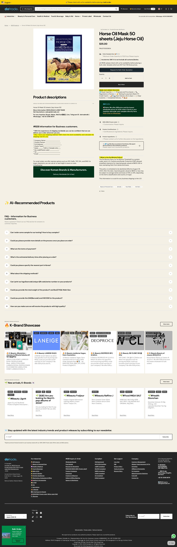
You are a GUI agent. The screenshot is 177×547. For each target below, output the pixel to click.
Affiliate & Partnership (138, 469)
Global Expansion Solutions (140, 473)
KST (10, 476)
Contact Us (135, 478)
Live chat (116, 462)
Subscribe (166, 516)
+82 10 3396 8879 (167, 16)
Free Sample (69, 464)
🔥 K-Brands (34, 489)
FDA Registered (99, 462)
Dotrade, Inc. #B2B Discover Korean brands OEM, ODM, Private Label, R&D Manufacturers (14, 467)
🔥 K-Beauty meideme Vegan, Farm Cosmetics (74, 354)
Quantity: (101, 74)
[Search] (116, 9)
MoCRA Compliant (100, 469)
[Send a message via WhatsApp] (173, 536)
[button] (166, 9)
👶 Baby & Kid (35, 471)
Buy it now (121, 84)
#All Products (15, 25)
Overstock (69, 473)
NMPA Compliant (100, 471)
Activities (134, 466)
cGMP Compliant (100, 466)
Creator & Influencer (72, 476)
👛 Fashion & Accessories (38, 480)
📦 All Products (35, 462)
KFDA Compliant (99, 478)
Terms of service (119, 469)
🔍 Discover (34, 496)
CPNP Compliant (100, 473)
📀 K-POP (34, 482)
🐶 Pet (33, 485)
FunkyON (134, 476)
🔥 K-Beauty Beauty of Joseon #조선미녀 (156, 354)
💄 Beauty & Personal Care (39, 464)
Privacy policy (88, 530)
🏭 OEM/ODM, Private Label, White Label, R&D (44, 494)
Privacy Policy (118, 466)
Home (6, 25)
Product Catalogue (71, 471)
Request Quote (17, 540)
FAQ (115, 464)
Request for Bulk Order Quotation (121, 70)
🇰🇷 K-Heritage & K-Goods (38, 492)
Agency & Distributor (72, 480)
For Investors (135, 471)
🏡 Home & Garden (36, 473)
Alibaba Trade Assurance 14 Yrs (141, 464)
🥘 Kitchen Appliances (37, 476)
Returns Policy (118, 471)
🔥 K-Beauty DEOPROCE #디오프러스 (102, 354)
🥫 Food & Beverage (37, 469)
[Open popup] (119, 54)
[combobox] (77, 9)
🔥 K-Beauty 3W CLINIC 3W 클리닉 (130, 354)
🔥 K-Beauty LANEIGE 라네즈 (46, 353)
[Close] (24, 527)
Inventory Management (138, 462)
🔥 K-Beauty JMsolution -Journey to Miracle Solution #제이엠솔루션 (18, 355)
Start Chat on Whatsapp (111, 113)
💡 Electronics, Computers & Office (41, 478)
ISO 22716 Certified (100, 464)
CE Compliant (99, 476)
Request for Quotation (72, 466)
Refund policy (79, 530)
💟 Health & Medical (37, 466)
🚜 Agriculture (35, 487)
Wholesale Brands (71, 462)
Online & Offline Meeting (73, 478)
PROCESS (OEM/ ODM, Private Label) (76, 469)
